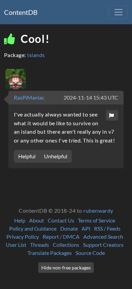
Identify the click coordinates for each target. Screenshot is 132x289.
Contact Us (61, 220)
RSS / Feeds (107, 228)
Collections (66, 244)
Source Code (90, 252)
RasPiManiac (29, 97)
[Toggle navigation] (118, 12)
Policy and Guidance (33, 228)
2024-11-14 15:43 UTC (91, 97)
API (86, 228)
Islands (36, 55)
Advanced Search (103, 236)
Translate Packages (49, 252)
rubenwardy (98, 210)
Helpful (27, 156)
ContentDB (21, 12)
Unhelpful (55, 156)
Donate (69, 228)
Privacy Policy (22, 236)
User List (16, 244)
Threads (39, 244)
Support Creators (103, 244)
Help (19, 220)
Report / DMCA (61, 236)
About (36, 220)
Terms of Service (96, 220)
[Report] (112, 115)
